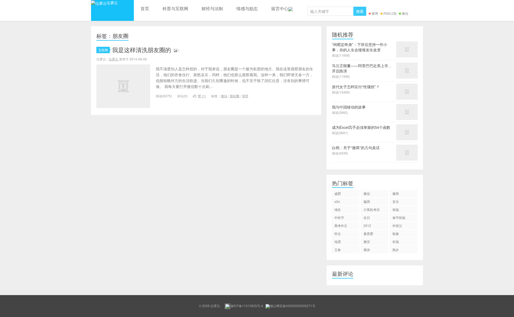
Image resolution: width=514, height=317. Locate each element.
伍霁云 (112, 2)
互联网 (103, 50)
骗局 (367, 201)
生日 (367, 217)
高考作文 (340, 225)
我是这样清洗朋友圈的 (141, 49)
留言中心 (279, 8)
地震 (337, 241)
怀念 (337, 233)
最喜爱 (368, 233)
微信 (405, 13)
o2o (337, 201)
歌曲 (395, 233)
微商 (395, 193)
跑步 (395, 249)
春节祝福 (398, 217)
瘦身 (367, 249)
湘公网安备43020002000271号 (292, 305)
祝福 (395, 209)
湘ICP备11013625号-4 (246, 305)
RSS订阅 (389, 13)
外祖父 (397, 225)
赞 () (202, 96)
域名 (337, 209)
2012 (367, 225)
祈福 (395, 241)
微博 (375, 13)
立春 (337, 249)
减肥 (337, 193)
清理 (245, 96)
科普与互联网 (175, 8)
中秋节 (339, 217)
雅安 (367, 241)
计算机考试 (372, 209)
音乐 (395, 201)
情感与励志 (247, 8)
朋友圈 (234, 96)
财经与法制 (212, 8)
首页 (145, 8)
